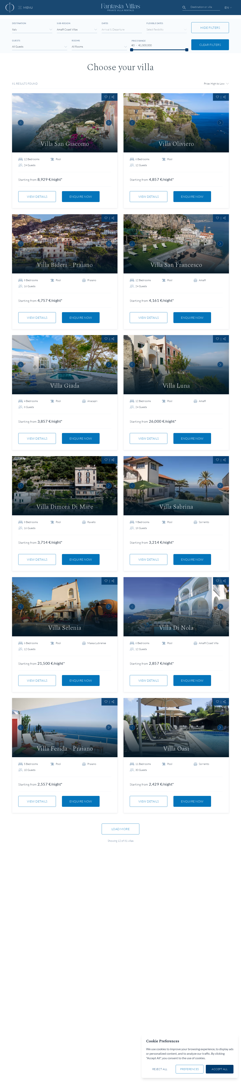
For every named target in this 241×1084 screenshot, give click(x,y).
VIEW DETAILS (37, 196)
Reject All (159, 1069)
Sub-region (63, 23)
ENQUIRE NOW (80, 196)
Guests (16, 40)
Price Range (139, 40)
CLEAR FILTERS (210, 45)
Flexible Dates (154, 23)
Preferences (189, 1069)
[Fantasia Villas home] (10, 7)
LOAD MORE (120, 829)
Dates (105, 23)
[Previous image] (21, 123)
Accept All (219, 1069)
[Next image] (109, 123)
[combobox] (201, 7)
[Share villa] (112, 96)
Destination (19, 23)
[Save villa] (106, 96)
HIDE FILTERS (210, 28)
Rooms (76, 40)
